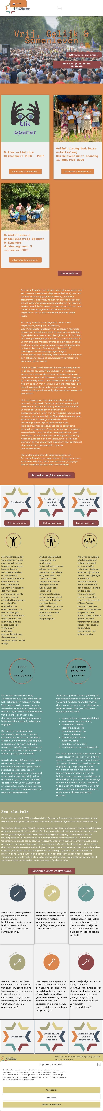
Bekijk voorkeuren (51, 1104)
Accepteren (51, 1090)
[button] (99, 1064)
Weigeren (51, 1097)
